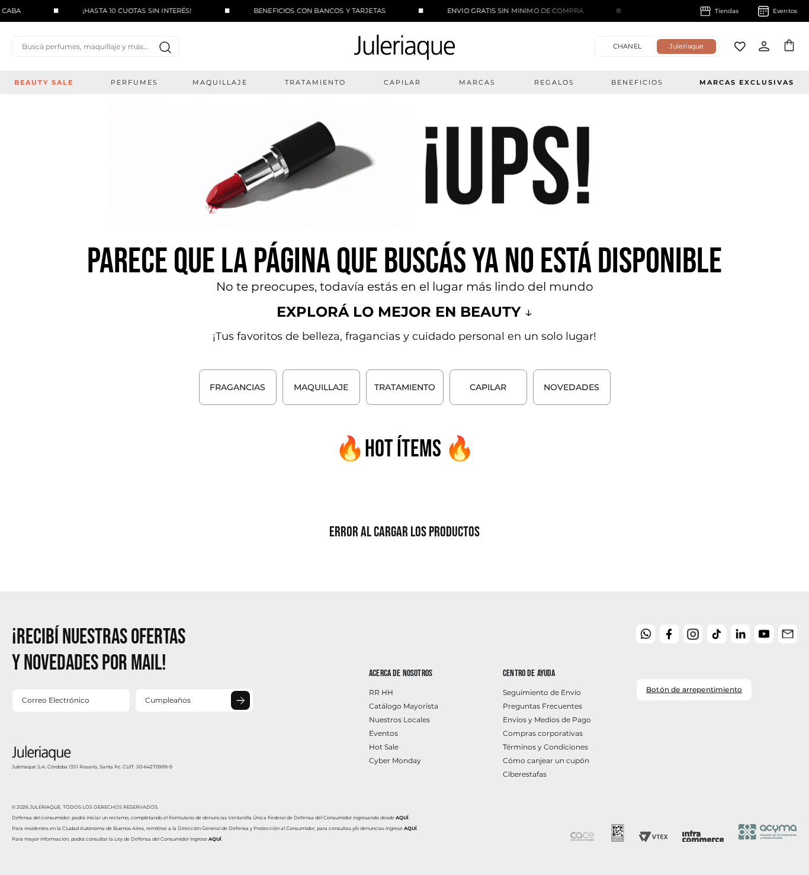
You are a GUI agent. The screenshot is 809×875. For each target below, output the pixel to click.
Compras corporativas (543, 733)
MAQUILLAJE (321, 387)
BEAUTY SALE (43, 82)
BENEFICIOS (637, 82)
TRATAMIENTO (404, 387)
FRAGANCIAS (237, 387)
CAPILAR (488, 387)
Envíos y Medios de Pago (547, 719)
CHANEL (627, 46)
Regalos (554, 82)
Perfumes (134, 82)
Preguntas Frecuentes (542, 706)
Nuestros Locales (399, 719)
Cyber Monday (395, 760)
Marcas (477, 82)
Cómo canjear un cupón (546, 760)
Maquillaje (220, 82)
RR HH (381, 692)
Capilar (402, 82)
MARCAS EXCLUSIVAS (746, 82)
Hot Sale (384, 746)
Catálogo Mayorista (403, 706)
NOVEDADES (571, 387)
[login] (764, 46)
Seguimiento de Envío (542, 692)
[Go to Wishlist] (740, 46)
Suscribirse (240, 700)
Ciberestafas (525, 774)
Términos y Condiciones (545, 746)
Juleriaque (686, 46)
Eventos (383, 733)
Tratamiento (315, 82)
